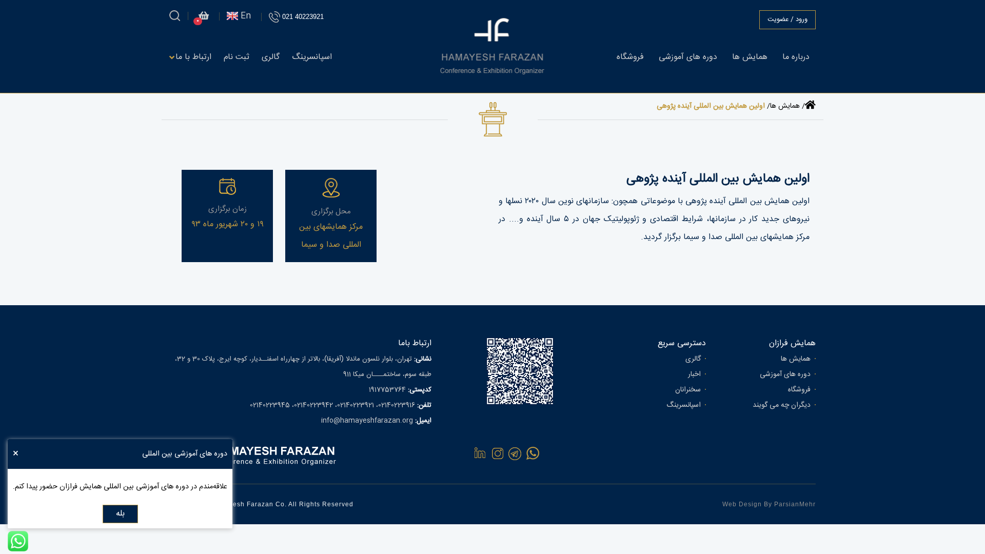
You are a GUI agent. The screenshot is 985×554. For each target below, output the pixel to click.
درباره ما (796, 57)
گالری (271, 57)
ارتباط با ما (193, 57)
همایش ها (749, 57)
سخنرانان (688, 390)
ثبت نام (236, 57)
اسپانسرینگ (312, 57)
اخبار (694, 374)
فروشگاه (630, 57)
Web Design (742, 504)
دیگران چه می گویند (782, 405)
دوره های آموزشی (688, 57)
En (244, 16)
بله (120, 514)
